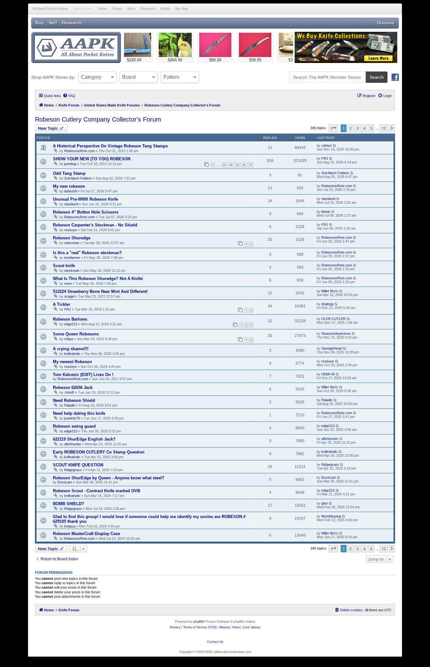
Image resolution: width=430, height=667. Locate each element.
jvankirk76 (72, 418)
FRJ (324, 158)
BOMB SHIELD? (68, 503)
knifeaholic (72, 354)
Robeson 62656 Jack (73, 387)
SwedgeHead (331, 348)
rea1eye (70, 230)
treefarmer (72, 257)
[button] (333, 128)
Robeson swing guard (74, 426)
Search (377, 77)
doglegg (327, 304)
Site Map (181, 8)
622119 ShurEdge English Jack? (84, 439)
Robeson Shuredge (71, 238)
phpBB (198, 621)
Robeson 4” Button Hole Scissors (85, 212)
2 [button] (350, 128)
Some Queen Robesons (76, 334)
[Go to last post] (335, 145)
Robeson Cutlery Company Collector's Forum (98, 119)
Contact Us (215, 641)
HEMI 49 (328, 374)
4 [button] (364, 128)
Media (165, 8)
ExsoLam (65, 482)
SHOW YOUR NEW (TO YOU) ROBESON (91, 159)
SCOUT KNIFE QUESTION (78, 465)
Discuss (385, 22)
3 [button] (357, 128)
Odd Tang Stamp (69, 173)
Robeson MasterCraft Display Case (86, 533)
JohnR (69, 392)
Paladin (69, 405)
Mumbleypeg (331, 516)
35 (237, 165)
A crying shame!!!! (70, 348)
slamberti (71, 204)
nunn (68, 283)
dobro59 (70, 191)
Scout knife (64, 265)
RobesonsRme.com (79, 151)
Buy (40, 22)
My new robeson (69, 186)
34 (230, 165)
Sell (53, 22)
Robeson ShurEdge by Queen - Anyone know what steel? (108, 478)
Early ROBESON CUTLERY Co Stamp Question (98, 452)
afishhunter (72, 444)
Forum (117, 8)
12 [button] (384, 128)
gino (324, 503)
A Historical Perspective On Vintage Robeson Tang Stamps (110, 146)
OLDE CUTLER (333, 319)
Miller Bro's (329, 291)
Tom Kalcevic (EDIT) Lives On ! (83, 374)
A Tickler (61, 304)
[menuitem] (69, 96)
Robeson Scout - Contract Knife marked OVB (96, 490)
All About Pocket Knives (50, 8)
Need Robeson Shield (74, 400)
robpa (68, 339)
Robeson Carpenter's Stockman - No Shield (95, 225)
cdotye (326, 145)
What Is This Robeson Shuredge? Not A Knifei (98, 278)
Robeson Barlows (70, 319)
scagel (69, 296)
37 (250, 165)
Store (131, 8)
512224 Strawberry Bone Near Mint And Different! (100, 291)
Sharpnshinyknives (336, 333)
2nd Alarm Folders (78, 178)
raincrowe (71, 243)
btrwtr (325, 212)
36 (244, 165)
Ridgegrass (73, 470)
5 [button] (371, 128)
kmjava (69, 526)
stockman (71, 270)
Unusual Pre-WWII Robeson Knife (85, 199)
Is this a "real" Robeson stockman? (87, 252)
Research (148, 8)
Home (102, 8)
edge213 (70, 324)
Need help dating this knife (79, 413)
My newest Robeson (72, 361)
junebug (70, 164)
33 (224, 165)
